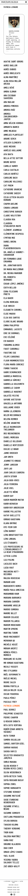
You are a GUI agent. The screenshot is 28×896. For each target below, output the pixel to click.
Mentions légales (13, 884)
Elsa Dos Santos (12, 317)
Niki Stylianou (10, 670)
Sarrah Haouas (11, 747)
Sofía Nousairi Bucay (14, 780)
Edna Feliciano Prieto (11, 293)
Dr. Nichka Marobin (13, 273)
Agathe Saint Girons (13, 61)
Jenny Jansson (11, 464)
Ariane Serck (10, 138)
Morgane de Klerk (12, 659)
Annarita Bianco (11, 127)
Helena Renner (11, 419)
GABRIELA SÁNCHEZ (12, 380)
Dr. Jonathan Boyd (13, 265)
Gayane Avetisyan (12, 399)
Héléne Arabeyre (12, 423)
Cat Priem (8, 185)
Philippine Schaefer (13, 713)
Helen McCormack (12, 415)
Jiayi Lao (8, 468)
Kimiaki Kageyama (12, 519)
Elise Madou (9, 313)
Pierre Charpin (11, 717)
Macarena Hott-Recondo (11, 573)
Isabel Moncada (11, 437)
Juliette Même (11, 492)
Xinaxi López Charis (13, 852)
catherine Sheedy (12, 193)
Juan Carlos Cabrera (14, 472)
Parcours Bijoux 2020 (13, 889)
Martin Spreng (11, 629)
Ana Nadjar (9, 102)
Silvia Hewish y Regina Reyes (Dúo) (13, 767)
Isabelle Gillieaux (13, 441)
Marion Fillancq (11, 621)
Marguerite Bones (12, 586)
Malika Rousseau (12, 578)
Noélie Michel (10, 678)
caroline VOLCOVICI (13, 181)
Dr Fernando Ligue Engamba (13, 260)
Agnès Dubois (10, 69)
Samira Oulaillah (12, 739)
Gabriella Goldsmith (14, 384)
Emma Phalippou (11, 325)
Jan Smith (8, 457)
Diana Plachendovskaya (12, 247)
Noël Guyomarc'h (12, 674)
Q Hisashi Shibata (12, 721)
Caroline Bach (10, 177)
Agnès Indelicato (12, 73)
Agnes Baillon (10, 65)
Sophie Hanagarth (12, 788)
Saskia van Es (10, 751)
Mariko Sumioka (11, 609)
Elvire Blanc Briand (13, 321)
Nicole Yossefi (11, 666)
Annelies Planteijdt (13, 134)
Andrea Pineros (11, 106)
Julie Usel (9, 488)
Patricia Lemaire (12, 705)
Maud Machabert (12, 636)
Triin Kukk (8, 832)
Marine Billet (10, 613)
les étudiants (10, 542)
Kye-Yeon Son (10, 527)
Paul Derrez (10, 709)
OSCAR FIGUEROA (11, 694)
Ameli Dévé (9, 87)
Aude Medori (10, 146)
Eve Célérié (9, 337)
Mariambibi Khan (11, 593)
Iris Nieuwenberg (12, 433)
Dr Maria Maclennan (13, 269)
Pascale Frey (10, 701)
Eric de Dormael (12, 333)
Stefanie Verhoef (12, 792)
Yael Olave (9, 855)
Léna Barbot (10, 531)
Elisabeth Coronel (13, 309)
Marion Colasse (11, 617)
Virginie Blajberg (12, 844)
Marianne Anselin (12, 605)
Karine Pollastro (12, 511)
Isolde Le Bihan (11, 449)
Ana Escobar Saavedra (10, 97)
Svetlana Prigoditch (14, 816)
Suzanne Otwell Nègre (11, 807)
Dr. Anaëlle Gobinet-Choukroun (14, 253)
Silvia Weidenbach (12, 772)
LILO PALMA (9, 560)
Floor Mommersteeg (14, 360)
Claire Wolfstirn (12, 215)
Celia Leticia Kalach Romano (14, 198)
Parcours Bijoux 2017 (13, 887)
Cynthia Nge (9, 237)
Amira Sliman (10, 91)
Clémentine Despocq (14, 233)
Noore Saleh (10, 682)
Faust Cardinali (11, 348)
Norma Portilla (11, 686)
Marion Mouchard (12, 625)
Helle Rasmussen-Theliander (12, 428)
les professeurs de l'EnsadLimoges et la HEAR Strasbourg (13, 549)
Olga (19, 690)
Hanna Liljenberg (12, 411)
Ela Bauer (8, 298)
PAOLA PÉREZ (10, 698)
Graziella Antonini (13, 403)
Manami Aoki (9, 582)
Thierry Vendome (12, 828)
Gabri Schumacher (12, 372)
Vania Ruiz (8, 840)
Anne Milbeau (10, 131)
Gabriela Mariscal (13, 376)
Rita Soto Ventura (13, 725)
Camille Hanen (11, 166)
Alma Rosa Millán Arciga (12, 82)
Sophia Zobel (10, 784)
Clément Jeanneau (13, 230)
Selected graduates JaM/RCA (14, 756)
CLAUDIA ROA (9, 219)
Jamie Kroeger (11, 453)
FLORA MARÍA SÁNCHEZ (14, 364)
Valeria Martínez (12, 836)
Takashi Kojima (11, 824)
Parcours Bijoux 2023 (13, 892)
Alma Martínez (11, 77)
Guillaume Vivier (12, 407)
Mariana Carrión (11, 601)
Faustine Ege (10, 352)
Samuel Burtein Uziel (14, 743)
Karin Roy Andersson (14, 507)
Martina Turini (11, 632)
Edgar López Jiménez (14, 283)
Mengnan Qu (9, 640)
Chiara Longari (11, 207)
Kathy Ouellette (12, 515)
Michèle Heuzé (11, 644)
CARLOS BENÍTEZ (11, 173)
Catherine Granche (13, 189)
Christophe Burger (13, 211)
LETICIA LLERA (10, 556)
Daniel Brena (10, 241)
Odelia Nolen (10, 690)
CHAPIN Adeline (11, 203)
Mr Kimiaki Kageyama (13, 662)
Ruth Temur (9, 735)
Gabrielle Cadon (12, 387)
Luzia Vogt (9, 567)
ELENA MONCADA (11, 302)
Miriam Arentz (10, 648)
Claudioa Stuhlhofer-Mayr (12, 224)
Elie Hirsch (9, 306)
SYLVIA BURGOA (10, 820)
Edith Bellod (10, 287)
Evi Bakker (9, 341)
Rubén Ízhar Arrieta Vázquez (13, 730)
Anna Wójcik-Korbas (13, 123)
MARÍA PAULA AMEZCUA (14, 590)
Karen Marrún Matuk (14, 499)
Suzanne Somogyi (12, 813)
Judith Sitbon (10, 476)
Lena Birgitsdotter (13, 535)
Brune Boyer (10, 162)
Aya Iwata (8, 154)
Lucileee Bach (10, 563)
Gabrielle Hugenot (13, 391)
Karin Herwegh (11, 503)
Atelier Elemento (12, 142)
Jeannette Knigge (12, 460)
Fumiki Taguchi (11, 368)
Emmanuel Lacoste (13, 329)
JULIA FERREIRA (11, 484)
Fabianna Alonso (11, 345)
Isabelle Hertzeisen (13, 445)
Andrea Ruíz (9, 110)
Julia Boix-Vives (11, 480)
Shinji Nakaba (10, 762)
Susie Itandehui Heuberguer (11, 801)
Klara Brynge (10, 523)
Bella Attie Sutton (13, 158)
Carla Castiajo (11, 170)
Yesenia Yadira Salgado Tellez (11, 861)
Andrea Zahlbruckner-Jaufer (11, 116)
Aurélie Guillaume (13, 150)
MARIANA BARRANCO (12, 597)
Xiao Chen (8, 848)
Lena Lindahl (10, 538)
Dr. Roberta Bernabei (10, 278)
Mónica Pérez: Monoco (10, 653)
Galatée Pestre (11, 395)
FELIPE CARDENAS (12, 356)
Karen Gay (8, 496)
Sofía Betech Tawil (13, 776)
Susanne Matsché (12, 795)
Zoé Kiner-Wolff (12, 866)
